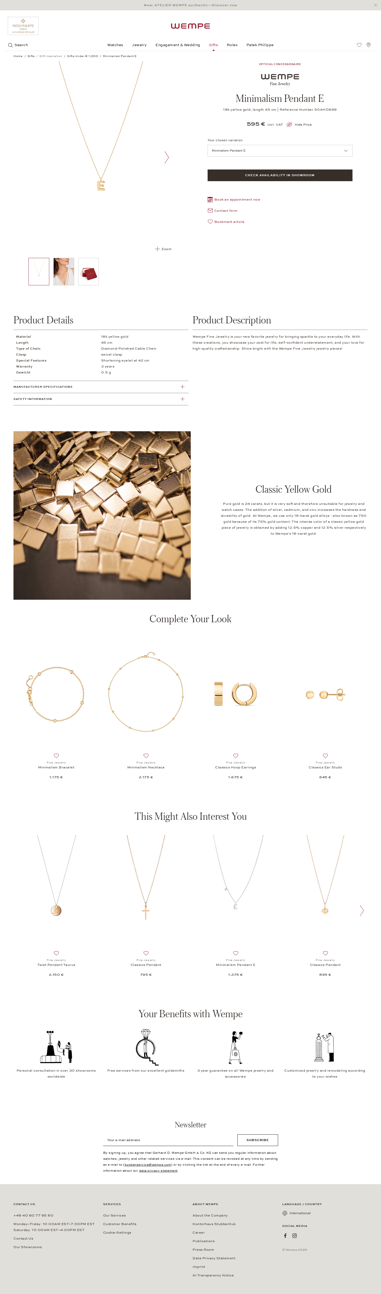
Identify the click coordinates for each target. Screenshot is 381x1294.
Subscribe (257, 1140)
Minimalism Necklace (146, 767)
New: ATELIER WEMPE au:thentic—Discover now (190, 5)
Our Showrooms (27, 1247)
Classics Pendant (146, 965)
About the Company (210, 1215)
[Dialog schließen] (377, 5)
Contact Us (23, 1238)
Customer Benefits (120, 1224)
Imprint (199, 1267)
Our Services (114, 1215)
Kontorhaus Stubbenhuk (214, 1224)
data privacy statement (158, 1170)
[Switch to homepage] (190, 26)
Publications (204, 1241)
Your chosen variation (225, 140)
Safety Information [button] (32, 399)
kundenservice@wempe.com (148, 1164)
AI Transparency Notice (213, 1275)
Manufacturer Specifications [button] (43, 386)
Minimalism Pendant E (235, 965)
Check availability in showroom (280, 175)
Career (199, 1233)
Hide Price (303, 125)
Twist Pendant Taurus (56, 965)
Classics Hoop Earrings (235, 767)
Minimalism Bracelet (56, 767)
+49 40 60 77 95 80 (33, 1215)
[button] (234, 200)
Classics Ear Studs (325, 767)
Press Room (203, 1250)
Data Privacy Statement (214, 1258)
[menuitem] (359, 45)
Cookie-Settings (117, 1233)
